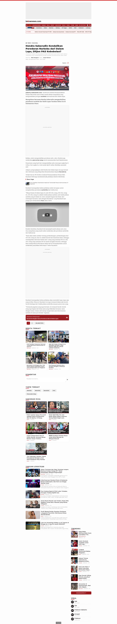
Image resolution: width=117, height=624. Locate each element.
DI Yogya (64, 27)
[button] (47, 215)
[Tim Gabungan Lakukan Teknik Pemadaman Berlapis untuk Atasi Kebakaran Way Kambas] (36, 449)
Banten (51, 27)
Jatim (70, 27)
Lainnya (88, 27)
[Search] (90, 25)
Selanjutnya (39, 323)
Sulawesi (81, 27)
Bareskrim (62, 172)
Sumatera (39, 27)
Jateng (58, 27)
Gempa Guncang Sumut (58, 31)
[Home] (33, 21)
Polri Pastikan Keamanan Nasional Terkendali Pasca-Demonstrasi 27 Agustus (49, 183)
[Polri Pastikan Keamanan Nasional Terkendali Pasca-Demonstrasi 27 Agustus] (27, 183)
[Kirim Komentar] (67, 379)
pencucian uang (38, 160)
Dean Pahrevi (47, 57)
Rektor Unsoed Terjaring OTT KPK (43, 31)
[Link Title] (26, 43)
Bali (75, 27)
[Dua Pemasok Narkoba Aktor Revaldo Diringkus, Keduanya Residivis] (58, 358)
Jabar (45, 27)
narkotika (44, 190)
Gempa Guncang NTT (70, 31)
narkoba (43, 96)
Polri (42, 200)
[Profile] (87, 25)
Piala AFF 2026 (80, 31)
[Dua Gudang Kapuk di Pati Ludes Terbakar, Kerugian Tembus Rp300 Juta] (33, 494)
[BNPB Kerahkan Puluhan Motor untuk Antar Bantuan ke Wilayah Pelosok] (58, 428)
